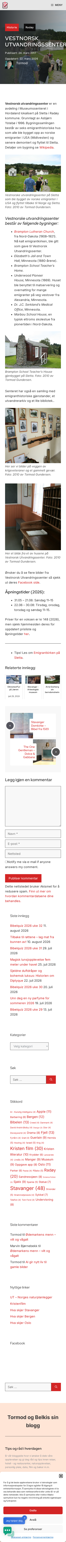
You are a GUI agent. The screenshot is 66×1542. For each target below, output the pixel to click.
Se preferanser (33, 1529)
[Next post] (56, 752)
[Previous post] (10, 726)
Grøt (25, 1138)
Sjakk (20, 1182)
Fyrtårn (15, 1138)
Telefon (15, 1200)
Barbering (18, 1117)
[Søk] (51, 1079)
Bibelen (19, 1122)
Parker (16, 1170)
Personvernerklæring (43, 1537)
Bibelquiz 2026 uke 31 (26, 948)
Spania (32, 1182)
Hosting (19, 1143)
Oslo (44, 1164)
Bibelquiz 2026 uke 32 (26, 925)
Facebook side (28, 582)
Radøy (30, 27)
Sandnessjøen (30, 1176)
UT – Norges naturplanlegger (31, 1297)
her (26, 634)
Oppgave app (26, 1164)
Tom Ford (28, 1200)
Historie (12, 27)
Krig (40, 1143)
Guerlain (38, 1137)
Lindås (19, 1159)
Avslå (33, 1519)
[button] (61, 1476)
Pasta (27, 1170)
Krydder (36, 1154)
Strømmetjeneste (24, 1195)
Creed (34, 1122)
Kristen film (26, 1148)
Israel (31, 1142)
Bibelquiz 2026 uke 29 (26, 1009)
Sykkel (41, 1194)
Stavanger (27, 1188)
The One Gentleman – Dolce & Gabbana (26, 752)
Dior (47, 1127)
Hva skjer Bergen (22, 1316)
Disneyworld (18, 1133)
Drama (33, 1132)
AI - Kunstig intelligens (23, 1112)
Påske (38, 1170)
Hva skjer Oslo (20, 1323)
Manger (33, 1159)
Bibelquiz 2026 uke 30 (26, 987)
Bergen (35, 1117)
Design (37, 1128)
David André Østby (21, 1127)
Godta (33, 1510)
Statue (45, 1182)
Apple (44, 1112)
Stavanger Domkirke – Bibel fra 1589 (40, 725)
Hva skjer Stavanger (24, 1310)
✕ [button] (25, 1517)
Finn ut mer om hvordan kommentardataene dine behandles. (29, 896)
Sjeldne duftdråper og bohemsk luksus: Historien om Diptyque (32, 975)
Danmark (46, 1122)
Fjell (47, 1133)
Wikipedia (46, 147)
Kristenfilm (18, 1303)
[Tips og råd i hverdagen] (5, 5)
